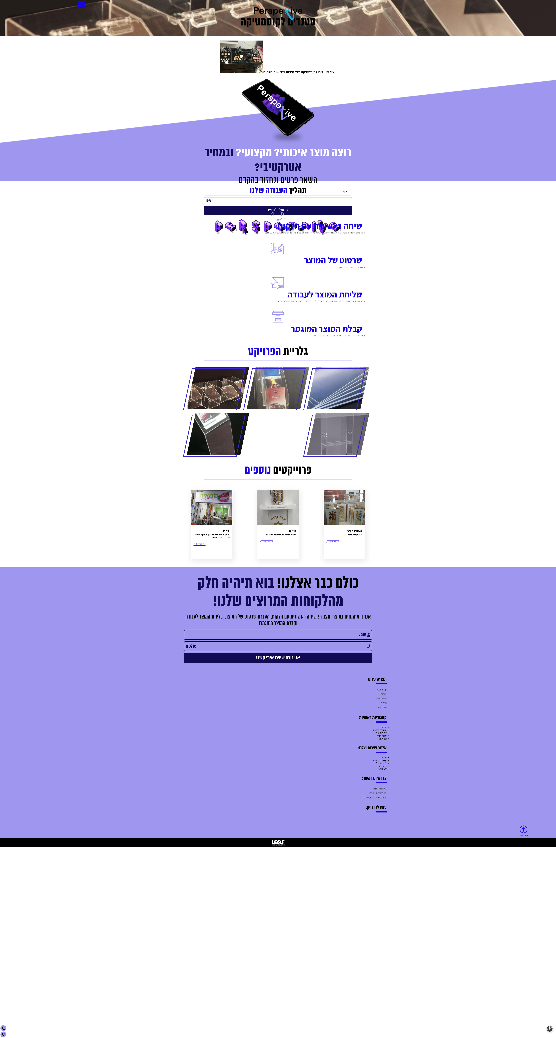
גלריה (384, 849)
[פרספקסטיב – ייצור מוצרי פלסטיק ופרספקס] (278, 13)
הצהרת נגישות (380, 876)
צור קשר (382, 853)
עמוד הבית (381, 835)
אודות (384, 840)
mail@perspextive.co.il (374, 943)
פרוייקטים (381, 844)
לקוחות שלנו (381, 879)
